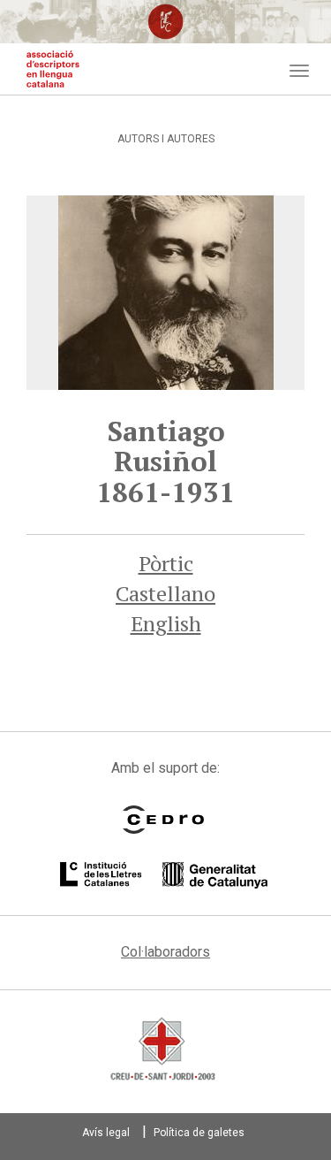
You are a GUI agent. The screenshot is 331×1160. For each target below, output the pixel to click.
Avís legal (106, 1132)
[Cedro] (163, 819)
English (166, 623)
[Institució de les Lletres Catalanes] (163, 875)
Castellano (165, 593)
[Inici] (53, 69)
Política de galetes (199, 1132)
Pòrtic (166, 563)
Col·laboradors (165, 951)
